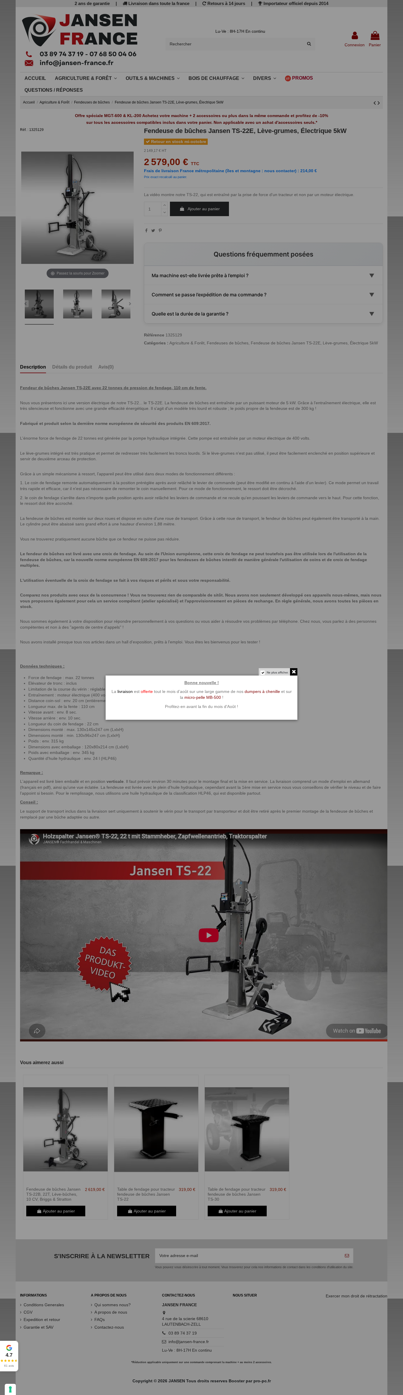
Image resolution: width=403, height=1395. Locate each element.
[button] (9, 1356)
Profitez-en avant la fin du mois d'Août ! (201, 706)
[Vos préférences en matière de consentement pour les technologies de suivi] (10, 1389)
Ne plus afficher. (278, 672)
